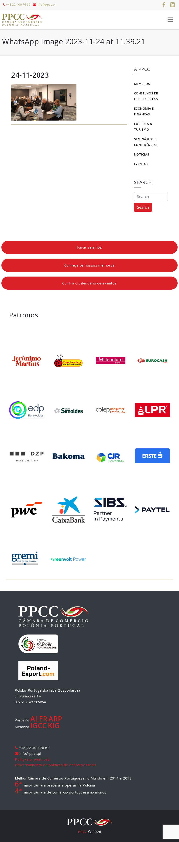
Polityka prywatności (32, 759)
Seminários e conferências (146, 142)
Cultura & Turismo (143, 127)
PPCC (82, 831)
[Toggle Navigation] (170, 19)
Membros (142, 84)
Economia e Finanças (144, 111)
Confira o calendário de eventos (89, 283)
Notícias (141, 154)
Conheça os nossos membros (89, 265)
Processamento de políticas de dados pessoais (55, 764)
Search (143, 207)
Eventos (141, 164)
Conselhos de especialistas (146, 96)
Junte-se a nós (89, 247)
